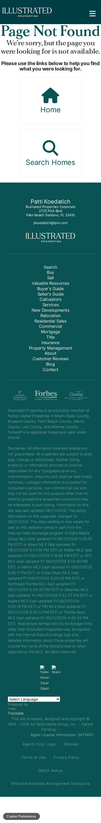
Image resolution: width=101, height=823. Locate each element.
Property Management (50, 348)
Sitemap (71, 744)
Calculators (50, 299)
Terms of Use (33, 757)
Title (50, 337)
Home (50, 109)
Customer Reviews (50, 358)
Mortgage (50, 331)
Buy (50, 272)
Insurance (50, 342)
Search (50, 267)
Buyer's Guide (50, 288)
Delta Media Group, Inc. (56, 724)
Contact (50, 369)
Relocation (50, 315)
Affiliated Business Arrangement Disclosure (50, 783)
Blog (50, 364)
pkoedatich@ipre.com (50, 223)
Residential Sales (50, 321)
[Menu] (92, 14)
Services (50, 304)
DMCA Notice (50, 770)
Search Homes (50, 162)
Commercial (50, 326)
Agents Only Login (39, 744)
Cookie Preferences (21, 816)
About (50, 353)
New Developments (50, 310)
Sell (50, 277)
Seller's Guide (51, 294)
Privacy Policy (66, 757)
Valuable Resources (50, 283)
